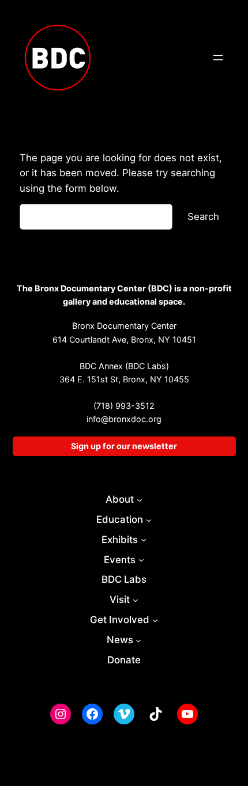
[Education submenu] (149, 519)
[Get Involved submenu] (155, 620)
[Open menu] (218, 57)
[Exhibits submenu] (143, 539)
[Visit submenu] (135, 600)
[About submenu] (139, 499)
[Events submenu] (141, 560)
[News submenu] (138, 640)
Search (203, 216)
